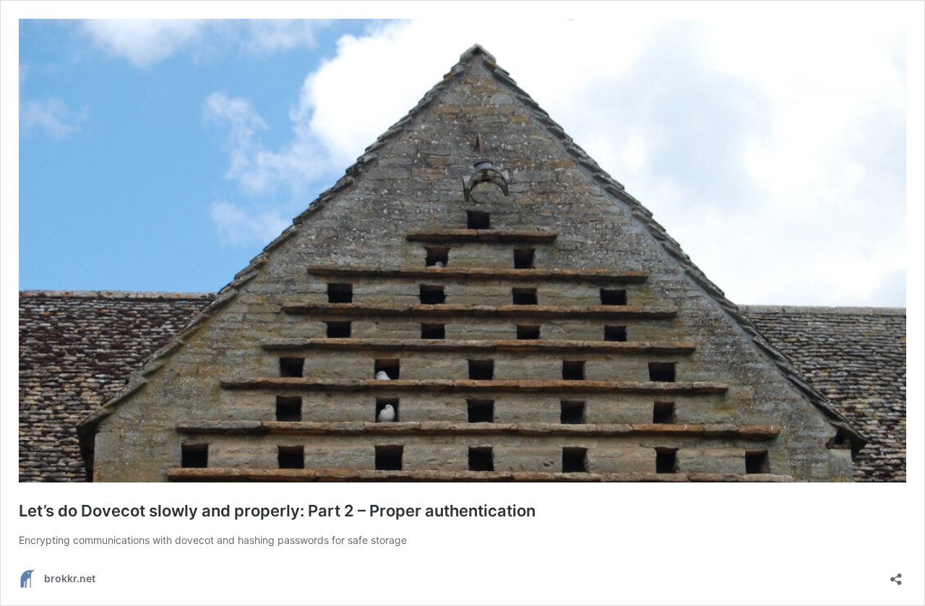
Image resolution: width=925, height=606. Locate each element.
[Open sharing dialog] (896, 574)
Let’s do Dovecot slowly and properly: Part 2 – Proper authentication (277, 510)
